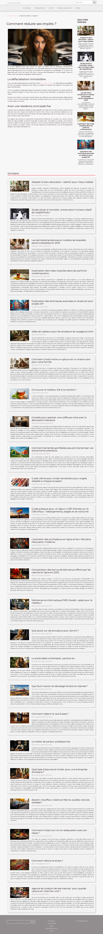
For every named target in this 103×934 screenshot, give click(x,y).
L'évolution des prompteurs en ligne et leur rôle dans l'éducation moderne (61, 540)
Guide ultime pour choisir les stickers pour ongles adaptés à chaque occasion (59, 479)
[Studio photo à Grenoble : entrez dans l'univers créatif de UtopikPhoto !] (85, 56)
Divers (77, 8)
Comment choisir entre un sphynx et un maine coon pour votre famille (61, 360)
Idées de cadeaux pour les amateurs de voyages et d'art (62, 331)
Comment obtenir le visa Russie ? (50, 713)
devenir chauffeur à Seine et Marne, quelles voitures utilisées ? (61, 801)
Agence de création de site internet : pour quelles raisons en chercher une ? (59, 890)
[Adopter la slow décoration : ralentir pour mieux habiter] (85, 30)
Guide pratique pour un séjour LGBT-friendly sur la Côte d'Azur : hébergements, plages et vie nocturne (60, 510)
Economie (26, 8)
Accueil (9, 16)
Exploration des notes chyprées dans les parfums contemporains (86, 126)
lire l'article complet (46, 83)
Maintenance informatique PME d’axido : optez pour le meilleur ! (62, 601)
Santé (51, 8)
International (39, 8)
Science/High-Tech (64, 8)
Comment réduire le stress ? (47, 860)
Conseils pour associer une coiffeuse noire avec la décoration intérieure (59, 419)
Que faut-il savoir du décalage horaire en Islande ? (60, 686)
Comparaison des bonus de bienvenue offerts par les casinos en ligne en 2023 (61, 571)
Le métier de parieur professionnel (51, 741)
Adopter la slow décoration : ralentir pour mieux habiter (85, 39)
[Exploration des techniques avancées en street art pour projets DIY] (85, 144)
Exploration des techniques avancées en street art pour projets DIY (86, 154)
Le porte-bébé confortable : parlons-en (53, 658)
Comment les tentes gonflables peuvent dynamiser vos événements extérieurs (62, 449)
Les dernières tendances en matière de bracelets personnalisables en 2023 (85, 96)
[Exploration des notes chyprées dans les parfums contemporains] (85, 117)
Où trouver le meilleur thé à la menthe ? (54, 389)
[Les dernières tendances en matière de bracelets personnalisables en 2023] (85, 86)
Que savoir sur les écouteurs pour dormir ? (55, 630)
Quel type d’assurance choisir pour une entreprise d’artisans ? (59, 770)
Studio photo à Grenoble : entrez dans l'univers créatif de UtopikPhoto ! (86, 66)
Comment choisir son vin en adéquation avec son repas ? (59, 831)
